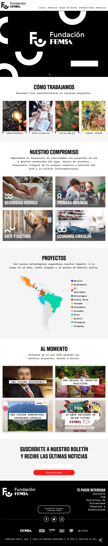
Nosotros (53, 7)
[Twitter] (54, 519)
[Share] (100, 540)
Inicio (42, 7)
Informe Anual (86, 7)
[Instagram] (61, 519)
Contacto (99, 493)
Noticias (101, 7)
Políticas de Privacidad (95, 501)
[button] (49, 74)
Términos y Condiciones (96, 508)
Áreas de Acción (68, 7)
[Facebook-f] (46, 519)
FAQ (103, 496)
